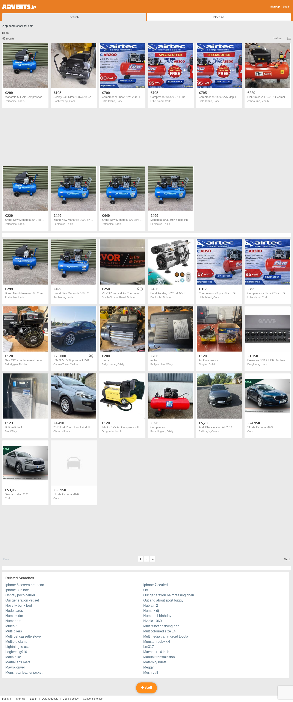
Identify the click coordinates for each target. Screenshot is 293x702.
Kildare (66, 431)
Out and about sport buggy (163, 600)
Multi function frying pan (161, 626)
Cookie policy (71, 698)
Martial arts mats (17, 662)
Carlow (74, 364)
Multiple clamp (16, 641)
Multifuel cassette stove (23, 636)
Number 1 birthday (157, 616)
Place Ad (218, 17)
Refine (277, 38)
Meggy (148, 667)
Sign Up (275, 6)
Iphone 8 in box (17, 590)
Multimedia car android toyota (165, 636)
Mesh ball (150, 672)
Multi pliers (13, 631)
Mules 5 (11, 626)
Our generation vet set (22, 600)
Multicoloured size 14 (159, 631)
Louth (263, 364)
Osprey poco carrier (20, 595)
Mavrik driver (15, 667)
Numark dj (151, 610)
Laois (21, 101)
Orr (145, 590)
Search (74, 17)
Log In (286, 6)
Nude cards (14, 610)
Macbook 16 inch (156, 652)
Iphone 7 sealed (155, 585)
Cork (72, 101)
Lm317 (148, 647)
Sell (148, 688)
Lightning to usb (17, 647)
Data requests (50, 698)
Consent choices (93, 698)
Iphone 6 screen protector (24, 585)
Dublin (131, 297)
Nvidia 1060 (152, 621)
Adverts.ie (19, 7)
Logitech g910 (16, 652)
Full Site (7, 698)
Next (287, 559)
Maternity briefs (154, 662)
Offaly (121, 364)
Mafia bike (13, 657)
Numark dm (14, 616)
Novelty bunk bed (18, 605)
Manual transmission (159, 657)
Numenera (13, 621)
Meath (265, 101)
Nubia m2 (150, 605)
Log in (33, 698)
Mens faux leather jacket (23, 672)
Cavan (215, 431)
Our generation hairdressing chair (168, 595)
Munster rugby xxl (156, 641)
